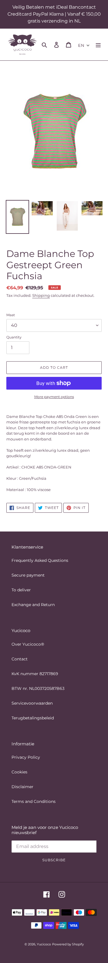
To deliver (21, 589)
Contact (20, 659)
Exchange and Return (33, 604)
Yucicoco (44, 944)
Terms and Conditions (34, 801)
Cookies (19, 772)
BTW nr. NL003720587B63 (38, 688)
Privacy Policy (26, 757)
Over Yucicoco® (28, 644)
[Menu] (98, 44)
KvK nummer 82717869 (35, 673)
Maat (10, 315)
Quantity (14, 337)
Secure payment (28, 575)
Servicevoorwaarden (32, 703)
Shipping (41, 295)
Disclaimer (22, 786)
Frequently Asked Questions (40, 560)
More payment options (54, 397)
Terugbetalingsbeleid (33, 718)
